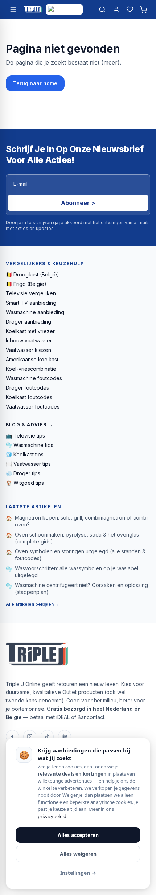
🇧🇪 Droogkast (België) (32, 274)
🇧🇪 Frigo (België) (26, 284)
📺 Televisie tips (25, 435)
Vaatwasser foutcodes (32, 406)
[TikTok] (47, 736)
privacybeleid (52, 816)
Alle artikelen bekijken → (32, 604)
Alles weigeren (78, 853)
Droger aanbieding (28, 322)
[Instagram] (29, 736)
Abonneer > (78, 202)
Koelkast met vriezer (30, 331)
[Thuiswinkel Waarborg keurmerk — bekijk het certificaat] (64, 9)
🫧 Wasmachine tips (29, 445)
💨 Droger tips (23, 473)
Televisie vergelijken (31, 293)
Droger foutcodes (27, 388)
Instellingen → (78, 872)
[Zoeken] (102, 9)
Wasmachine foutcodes (34, 378)
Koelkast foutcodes (29, 397)
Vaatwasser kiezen (28, 350)
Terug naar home (35, 83)
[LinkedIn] (64, 736)
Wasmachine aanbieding (35, 312)
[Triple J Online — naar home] (33, 9)
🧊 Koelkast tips (25, 454)
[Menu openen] (13, 9)
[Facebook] (12, 736)
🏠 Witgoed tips (25, 483)
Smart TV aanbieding (31, 303)
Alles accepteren (78, 835)
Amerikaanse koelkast (32, 359)
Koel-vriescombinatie (31, 369)
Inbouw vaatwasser (29, 340)
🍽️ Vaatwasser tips (28, 464)
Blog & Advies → (29, 424)
